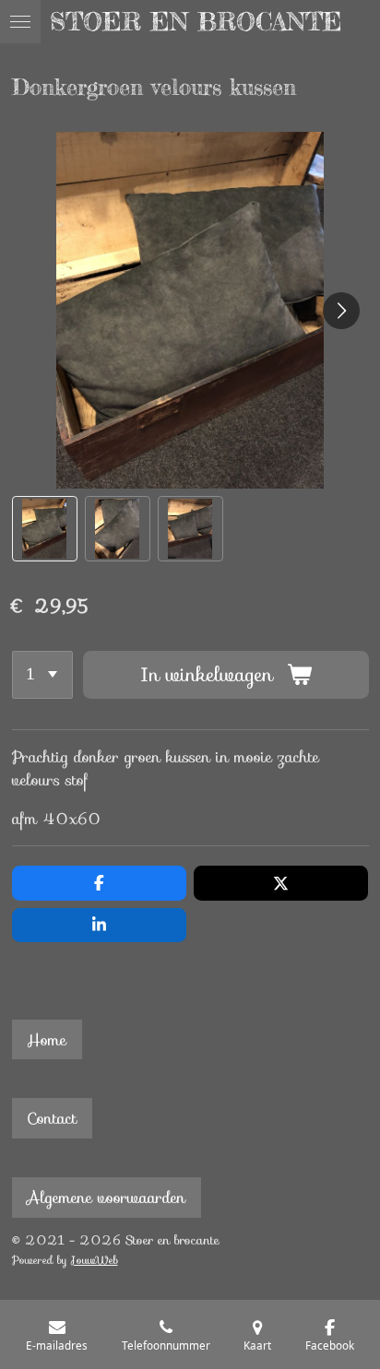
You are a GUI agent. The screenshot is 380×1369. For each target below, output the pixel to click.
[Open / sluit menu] (20, 21)
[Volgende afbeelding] (341, 310)
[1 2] (43, 675)
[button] (44, 528)
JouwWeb (94, 1260)
